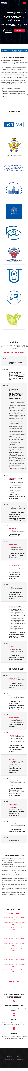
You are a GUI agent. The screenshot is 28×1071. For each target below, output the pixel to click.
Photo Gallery (19, 30)
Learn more (8, 30)
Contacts (19, 1056)
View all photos (14, 913)
